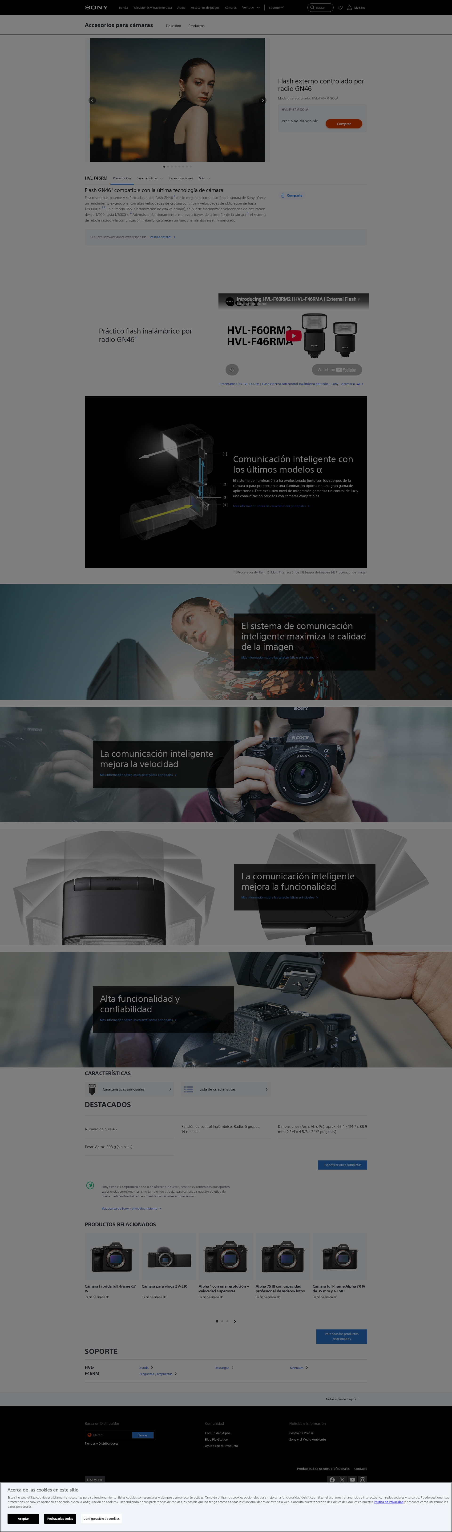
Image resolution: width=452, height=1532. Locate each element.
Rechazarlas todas (60, 1518)
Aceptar (23, 1518)
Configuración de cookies (102, 1518)
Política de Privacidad (389, 1502)
